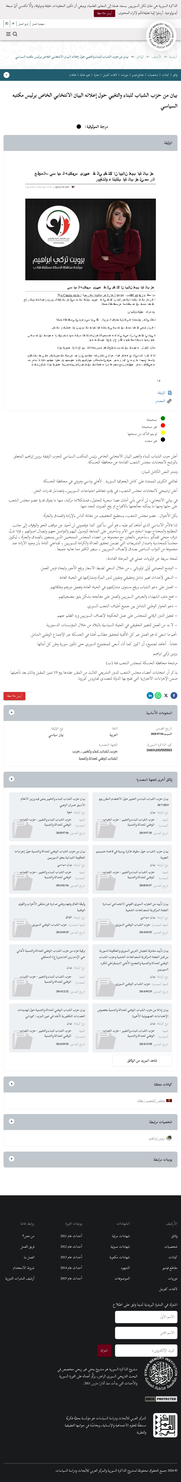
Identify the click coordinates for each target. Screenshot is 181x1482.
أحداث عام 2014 (71, 1267)
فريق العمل (27, 1246)
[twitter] (166, 696)
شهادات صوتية (120, 1246)
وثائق (175, 75)
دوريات (124, 75)
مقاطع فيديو (138, 75)
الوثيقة (161, 392)
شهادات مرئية (121, 1235)
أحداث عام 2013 (71, 1257)
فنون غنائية (85, 75)
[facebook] (173, 696)
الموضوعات (122, 1278)
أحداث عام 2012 (71, 1246)
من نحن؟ (28, 1235)
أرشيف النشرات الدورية (19, 1278)
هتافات (72, 75)
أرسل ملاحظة (104, 13)
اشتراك (104, 1350)
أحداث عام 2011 (71, 1235)
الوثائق (140, 56)
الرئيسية (173, 56)
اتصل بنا (29, 1257)
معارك (96, 75)
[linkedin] (150, 696)
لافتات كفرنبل (110, 75)
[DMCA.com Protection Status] (160, 1397)
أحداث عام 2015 (71, 1278)
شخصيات (152, 75)
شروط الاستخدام (23, 1267)
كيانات (165, 75)
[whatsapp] (158, 696)
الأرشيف (156, 56)
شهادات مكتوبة (119, 1257)
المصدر (160, 400)
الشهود (125, 1267)
